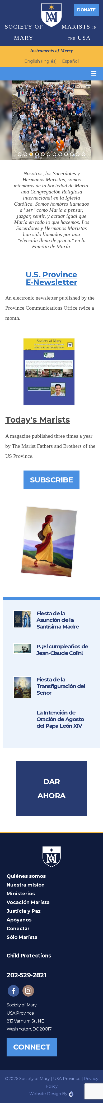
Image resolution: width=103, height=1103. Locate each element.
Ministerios (21, 894)
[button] (19, 154)
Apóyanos (19, 920)
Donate (86, 9)
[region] (51, 120)
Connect (31, 1046)
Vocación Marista (28, 902)
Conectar (18, 929)
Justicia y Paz (24, 911)
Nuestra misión (26, 885)
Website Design (45, 1093)
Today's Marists (37, 420)
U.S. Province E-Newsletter (51, 278)
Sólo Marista (22, 937)
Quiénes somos (26, 876)
